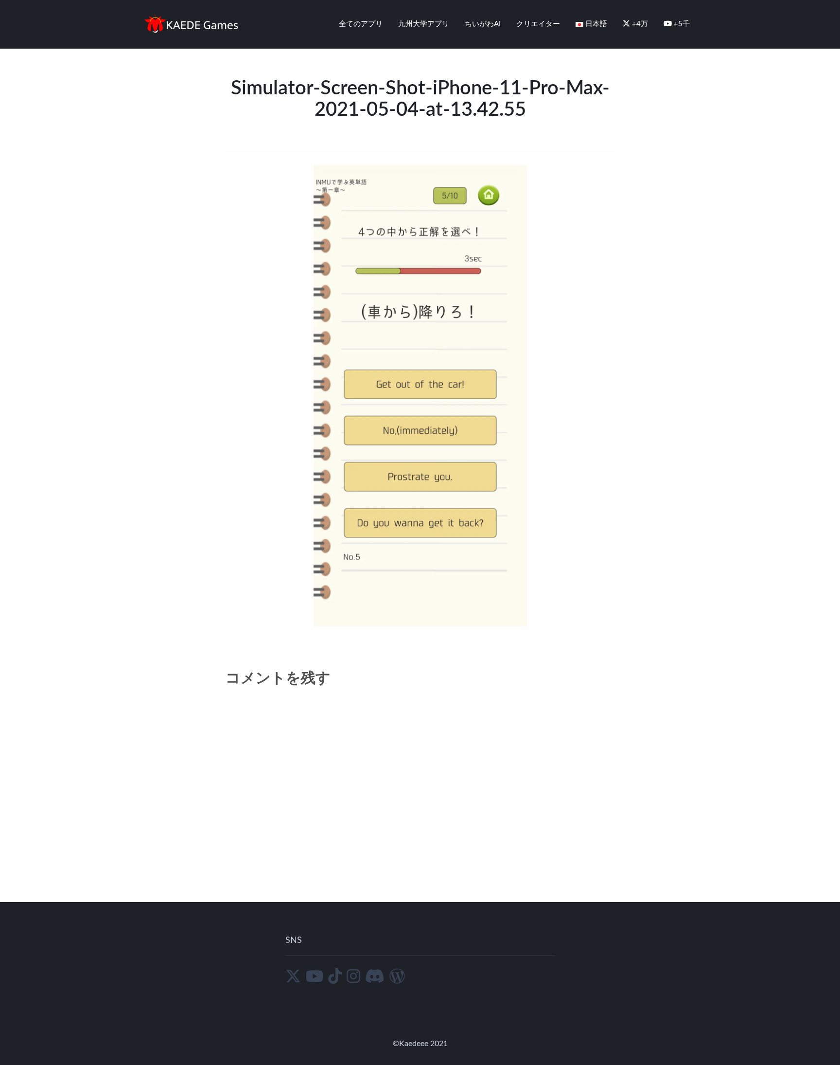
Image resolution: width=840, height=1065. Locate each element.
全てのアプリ (361, 24)
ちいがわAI (483, 24)
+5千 (681, 24)
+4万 (639, 24)
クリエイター (538, 24)
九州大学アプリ (423, 24)
